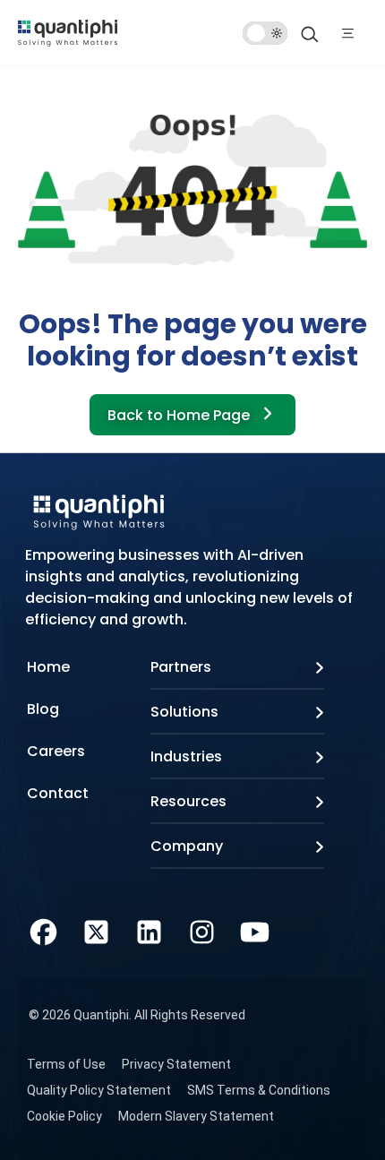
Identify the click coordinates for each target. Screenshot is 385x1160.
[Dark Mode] (265, 33)
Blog (43, 709)
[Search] (310, 33)
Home (48, 667)
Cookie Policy (64, 1116)
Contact (58, 793)
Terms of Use (66, 1064)
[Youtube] (254, 930)
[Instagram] (201, 930)
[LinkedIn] (149, 930)
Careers (56, 751)
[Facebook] (43, 930)
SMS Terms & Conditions (258, 1090)
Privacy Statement (176, 1064)
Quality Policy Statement (99, 1090)
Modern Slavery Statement (196, 1116)
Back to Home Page (180, 415)
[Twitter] (96, 930)
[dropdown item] (67, 32)
